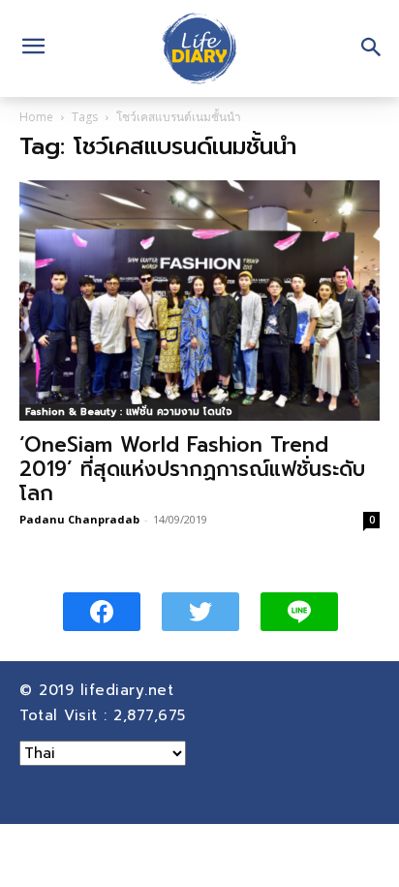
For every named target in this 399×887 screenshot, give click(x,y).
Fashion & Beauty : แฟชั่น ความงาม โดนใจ (128, 411)
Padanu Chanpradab (79, 519)
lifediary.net (130, 690)
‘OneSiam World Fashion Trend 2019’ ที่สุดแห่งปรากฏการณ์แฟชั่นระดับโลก (192, 469)
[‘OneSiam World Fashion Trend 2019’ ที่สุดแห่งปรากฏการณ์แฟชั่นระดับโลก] (199, 300)
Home (36, 117)
